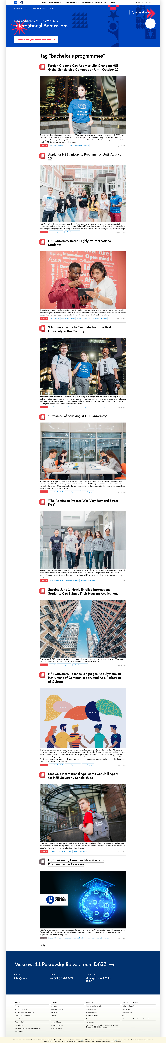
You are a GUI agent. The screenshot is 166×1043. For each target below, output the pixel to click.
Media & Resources (130, 1003)
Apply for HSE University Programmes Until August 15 (84, 156)
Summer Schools (56, 1022)
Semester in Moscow (57, 1025)
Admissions (54, 1006)
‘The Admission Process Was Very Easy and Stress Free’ (83, 502)
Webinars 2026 (100, 2)
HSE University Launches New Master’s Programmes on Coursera (76, 862)
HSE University (19, 8)
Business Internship (56, 1028)
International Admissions (37, 8)
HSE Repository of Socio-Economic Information (136, 1019)
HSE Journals (125, 1009)
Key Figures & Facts (21, 1009)
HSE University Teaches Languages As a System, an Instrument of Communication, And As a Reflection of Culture (84, 677)
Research (90, 1003)
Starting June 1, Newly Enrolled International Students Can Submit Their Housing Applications (83, 591)
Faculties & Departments (22, 1016)
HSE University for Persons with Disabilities (28, 1028)
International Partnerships (22, 1019)
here (82, 1039)
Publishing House (127, 1012)
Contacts (112, 2)
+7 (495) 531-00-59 (61, 978)
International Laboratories (94, 1006)
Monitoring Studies (92, 1016)
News (52, 8)
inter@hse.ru (21, 978)
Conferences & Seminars (93, 1019)
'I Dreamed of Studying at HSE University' (77, 416)
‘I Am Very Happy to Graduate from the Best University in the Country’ (79, 329)
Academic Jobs (90, 1022)
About (17, 1003)
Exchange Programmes (57, 1019)
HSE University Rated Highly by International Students (80, 242)
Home (44, 2)
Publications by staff (128, 1006)
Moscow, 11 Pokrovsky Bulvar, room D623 (60, 964)
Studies (54, 1003)
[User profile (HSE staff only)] (146, 2)
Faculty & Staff (19, 1022)
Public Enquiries (19, 1032)
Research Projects (91, 1012)
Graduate (53, 1016)
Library (124, 1016)
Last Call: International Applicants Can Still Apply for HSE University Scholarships (83, 775)
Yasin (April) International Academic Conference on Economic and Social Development (102, 1026)
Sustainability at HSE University (24, 1012)
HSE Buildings (19, 1025)
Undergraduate (55, 1012)
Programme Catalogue (57, 1009)
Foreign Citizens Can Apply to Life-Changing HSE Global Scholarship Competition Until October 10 (83, 67)
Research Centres (91, 1009)
